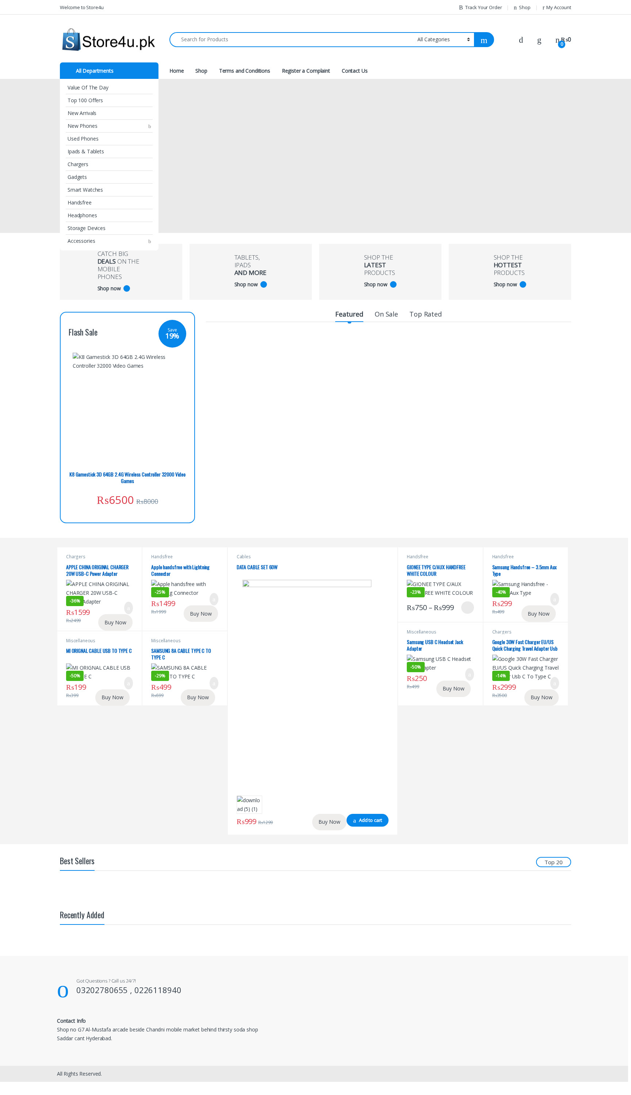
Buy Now (115, 622)
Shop (524, 7)
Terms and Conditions (244, 70)
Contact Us (355, 70)
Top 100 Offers (85, 100)
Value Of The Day (88, 87)
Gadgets (77, 176)
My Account (558, 7)
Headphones (82, 215)
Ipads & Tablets (86, 151)
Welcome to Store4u (81, 7)
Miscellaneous (80, 641)
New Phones (82, 125)
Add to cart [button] (128, 608)
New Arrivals (82, 113)
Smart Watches (85, 189)
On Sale (386, 314)
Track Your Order (483, 7)
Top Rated (425, 314)
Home (176, 70)
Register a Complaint (306, 70)
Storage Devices (87, 228)
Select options (465, 607)
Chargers (78, 164)
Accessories (81, 240)
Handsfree (80, 202)
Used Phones (83, 138)
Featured (349, 314)
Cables (244, 557)
